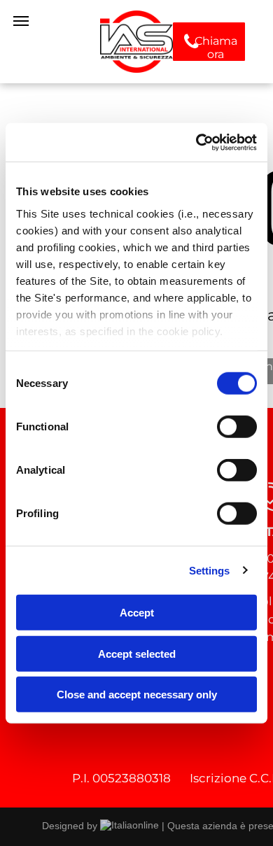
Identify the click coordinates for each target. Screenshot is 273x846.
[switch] (237, 427)
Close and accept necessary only (137, 694)
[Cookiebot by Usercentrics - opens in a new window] (196, 142)
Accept (137, 613)
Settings (209, 570)
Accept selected (137, 653)
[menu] (21, 21)
